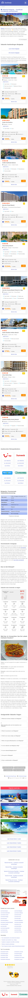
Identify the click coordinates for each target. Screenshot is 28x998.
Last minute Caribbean (18, 912)
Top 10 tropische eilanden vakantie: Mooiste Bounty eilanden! (13, 946)
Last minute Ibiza (4, 918)
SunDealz (9, 981)
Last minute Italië (17, 918)
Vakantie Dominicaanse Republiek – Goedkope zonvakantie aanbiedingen (14, 872)
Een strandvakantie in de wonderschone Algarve (11, 937)
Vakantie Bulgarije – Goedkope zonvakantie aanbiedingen (12, 10)
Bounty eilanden (14, 820)
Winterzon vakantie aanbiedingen (8, 944)
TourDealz (17, 981)
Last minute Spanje (4, 910)
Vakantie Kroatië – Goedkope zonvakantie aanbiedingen (14, 876)
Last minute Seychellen (18, 922)
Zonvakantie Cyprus (18, 955)
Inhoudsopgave (23, 39)
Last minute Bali (4, 926)
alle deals (7, 465)
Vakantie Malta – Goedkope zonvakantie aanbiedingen (14, 867)
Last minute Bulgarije (18, 910)
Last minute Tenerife (4, 924)
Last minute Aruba (4, 930)
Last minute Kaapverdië (5, 928)
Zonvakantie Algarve (4, 953)
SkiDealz (13, 981)
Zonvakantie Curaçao (18, 959)
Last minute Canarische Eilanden (7, 922)
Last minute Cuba (17, 924)
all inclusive (7, 463)
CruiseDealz (22, 981)
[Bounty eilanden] (14, 828)
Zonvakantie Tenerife (4, 951)
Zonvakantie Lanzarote (18, 951)
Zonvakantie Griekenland (5, 959)
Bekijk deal (14, 101)
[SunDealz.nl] (10, 965)
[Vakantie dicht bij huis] (14, 811)
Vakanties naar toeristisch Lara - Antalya (9, 939)
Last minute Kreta (17, 928)
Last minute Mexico (18, 926)
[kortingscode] (14, 897)
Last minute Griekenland (5, 912)
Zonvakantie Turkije (4, 957)
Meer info (5, 81)
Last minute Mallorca (4, 920)
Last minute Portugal (4, 916)
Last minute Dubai (17, 914)
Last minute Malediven (18, 920)
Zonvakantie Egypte (18, 953)
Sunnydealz (18, 982)
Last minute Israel (17, 916)
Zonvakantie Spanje (4, 955)
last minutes (7, 460)
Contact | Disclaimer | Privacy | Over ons (14, 985)
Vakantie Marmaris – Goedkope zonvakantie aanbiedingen (14, 863)
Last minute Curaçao (4, 914)
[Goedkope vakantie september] (14, 795)
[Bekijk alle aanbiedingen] (4, 994)
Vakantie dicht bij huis (14, 804)
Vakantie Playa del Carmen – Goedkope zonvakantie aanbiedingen (14, 880)
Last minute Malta (17, 930)
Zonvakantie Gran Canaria (19, 957)
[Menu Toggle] (25, 2)
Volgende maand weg (14, 788)
